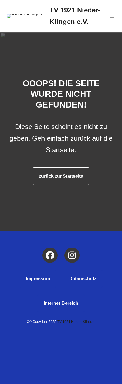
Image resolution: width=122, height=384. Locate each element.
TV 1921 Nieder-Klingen (76, 322)
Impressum (38, 278)
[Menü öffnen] (111, 16)
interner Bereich (61, 303)
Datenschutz (82, 278)
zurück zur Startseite (61, 176)
